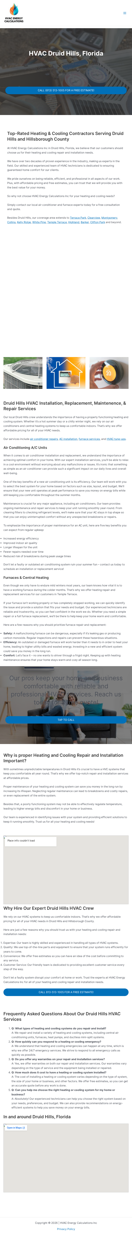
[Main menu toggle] (125, 13)
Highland (73, 222)
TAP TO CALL (66, 719)
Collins (11, 222)
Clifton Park (97, 222)
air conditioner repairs (44, 439)
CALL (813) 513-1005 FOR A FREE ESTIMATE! (66, 90)
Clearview (93, 217)
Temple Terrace (57, 222)
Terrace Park (78, 217)
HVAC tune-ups (116, 439)
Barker (85, 222)
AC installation (68, 439)
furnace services (89, 439)
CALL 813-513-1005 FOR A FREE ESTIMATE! (66, 992)
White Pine (39, 222)
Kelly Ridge (24, 222)
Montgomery (109, 217)
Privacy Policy (66, 1229)
